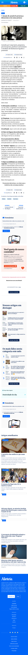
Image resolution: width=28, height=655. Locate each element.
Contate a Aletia (14, 648)
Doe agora (13, 5)
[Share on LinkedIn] (16, 57)
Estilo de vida (14, 605)
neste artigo (8, 88)
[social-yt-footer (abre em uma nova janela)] (10, 632)
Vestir (14, 620)
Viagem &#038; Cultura (14, 609)
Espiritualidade (14, 607)
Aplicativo (14, 616)
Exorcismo (15, 199)
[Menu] (5, 2)
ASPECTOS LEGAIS (14, 643)
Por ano (14, 627)
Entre (20, 287)
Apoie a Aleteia (14, 639)
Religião (2, 10)
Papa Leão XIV (5, 470)
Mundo (4, 520)
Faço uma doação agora (9, 266)
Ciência (3, 199)
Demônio (9, 199)
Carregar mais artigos (14, 340)
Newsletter (14, 614)
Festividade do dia (10, 395)
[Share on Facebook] (14, 57)
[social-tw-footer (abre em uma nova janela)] (15, 632)
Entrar (18, 596)
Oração (22, 5)
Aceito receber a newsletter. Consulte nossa (13, 227)
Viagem (4, 494)
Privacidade (14, 650)
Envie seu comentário (14, 292)
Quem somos (14, 641)
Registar (5, 5)
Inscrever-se (6, 231)
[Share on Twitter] (19, 57)
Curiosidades (5, 440)
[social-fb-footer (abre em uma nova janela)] (12, 632)
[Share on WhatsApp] (23, 57)
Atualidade (14, 603)
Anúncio (14, 622)
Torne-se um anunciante (14, 646)
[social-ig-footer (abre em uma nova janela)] (17, 632)
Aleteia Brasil (16, 20)
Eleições (4, 546)
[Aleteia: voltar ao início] (14, 2)
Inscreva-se (14, 618)
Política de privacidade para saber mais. (13, 227)
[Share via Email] (21, 57)
